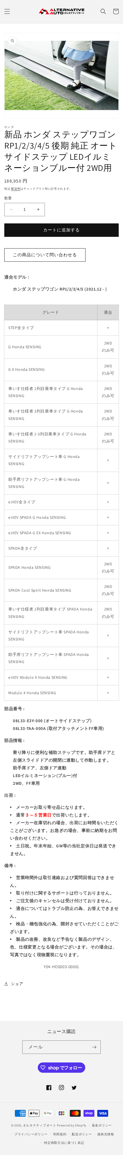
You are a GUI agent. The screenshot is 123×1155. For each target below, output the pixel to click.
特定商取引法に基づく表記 (64, 1143)
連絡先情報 (105, 1134)
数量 (8, 198)
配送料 (15, 189)
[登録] (94, 1047)
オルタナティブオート (39, 1125)
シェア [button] (17, 983)
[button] (7, 11)
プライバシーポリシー (31, 1134)
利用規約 (60, 1134)
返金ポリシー (102, 1125)
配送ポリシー (82, 1134)
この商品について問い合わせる (45, 254)
